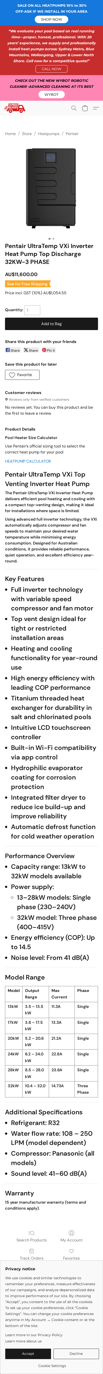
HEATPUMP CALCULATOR (28, 461)
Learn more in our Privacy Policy (33, 1335)
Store (27, 133)
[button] (51, 19)
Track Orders (32, 1258)
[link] (52, 1364)
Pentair (72, 133)
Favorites (71, 1258)
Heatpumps (49, 133)
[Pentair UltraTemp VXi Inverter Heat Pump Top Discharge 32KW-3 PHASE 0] (51, 188)
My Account (71, 1240)
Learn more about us (23, 1341)
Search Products (31, 1240)
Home (10, 133)
